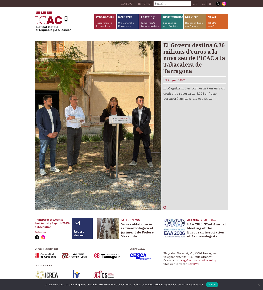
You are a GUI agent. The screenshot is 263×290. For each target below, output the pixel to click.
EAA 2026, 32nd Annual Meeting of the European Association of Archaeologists (206, 230)
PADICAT (193, 264)
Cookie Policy (207, 260)
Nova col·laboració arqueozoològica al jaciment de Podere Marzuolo (137, 230)
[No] (258, 284)
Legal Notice (189, 260)
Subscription (43, 226)
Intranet (145, 3)
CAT (195, 3)
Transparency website (49, 219)
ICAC (62, 22)
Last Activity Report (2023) (52, 223)
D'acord (212, 284)
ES (203, 3)
